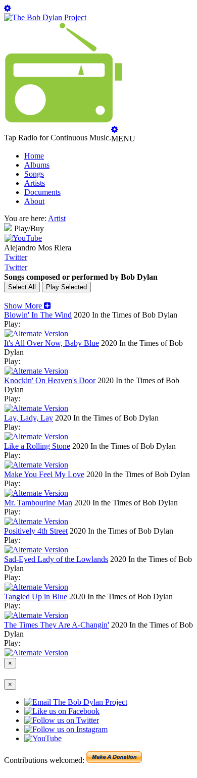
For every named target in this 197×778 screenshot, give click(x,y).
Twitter (16, 257)
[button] (27, 305)
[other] (36, 333)
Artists (34, 183)
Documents (42, 192)
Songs (34, 174)
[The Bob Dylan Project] (45, 17)
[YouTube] (23, 238)
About (34, 201)
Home (34, 155)
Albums (37, 165)
